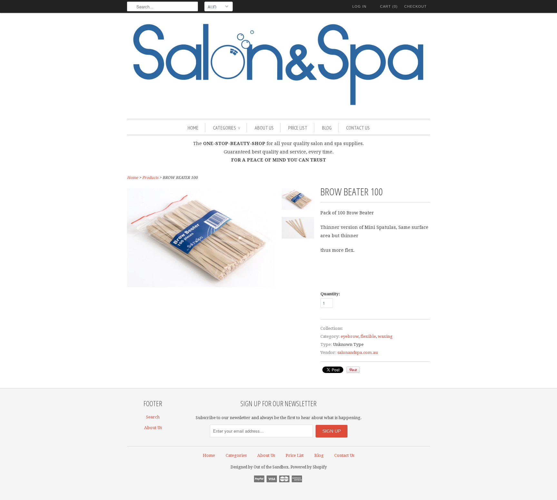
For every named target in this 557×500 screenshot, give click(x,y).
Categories (226, 127)
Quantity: (330, 293)
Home (193, 127)
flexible (368, 336)
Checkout (415, 6)
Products (150, 177)
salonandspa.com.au (357, 352)
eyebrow (349, 336)
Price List (298, 127)
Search (153, 417)
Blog (327, 127)
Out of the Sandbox (271, 467)
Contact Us (358, 127)
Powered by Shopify (308, 467)
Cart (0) (389, 6)
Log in (359, 6)
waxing (385, 336)
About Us (264, 127)
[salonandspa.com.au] (278, 65)
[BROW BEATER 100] (298, 200)
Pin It (353, 370)
